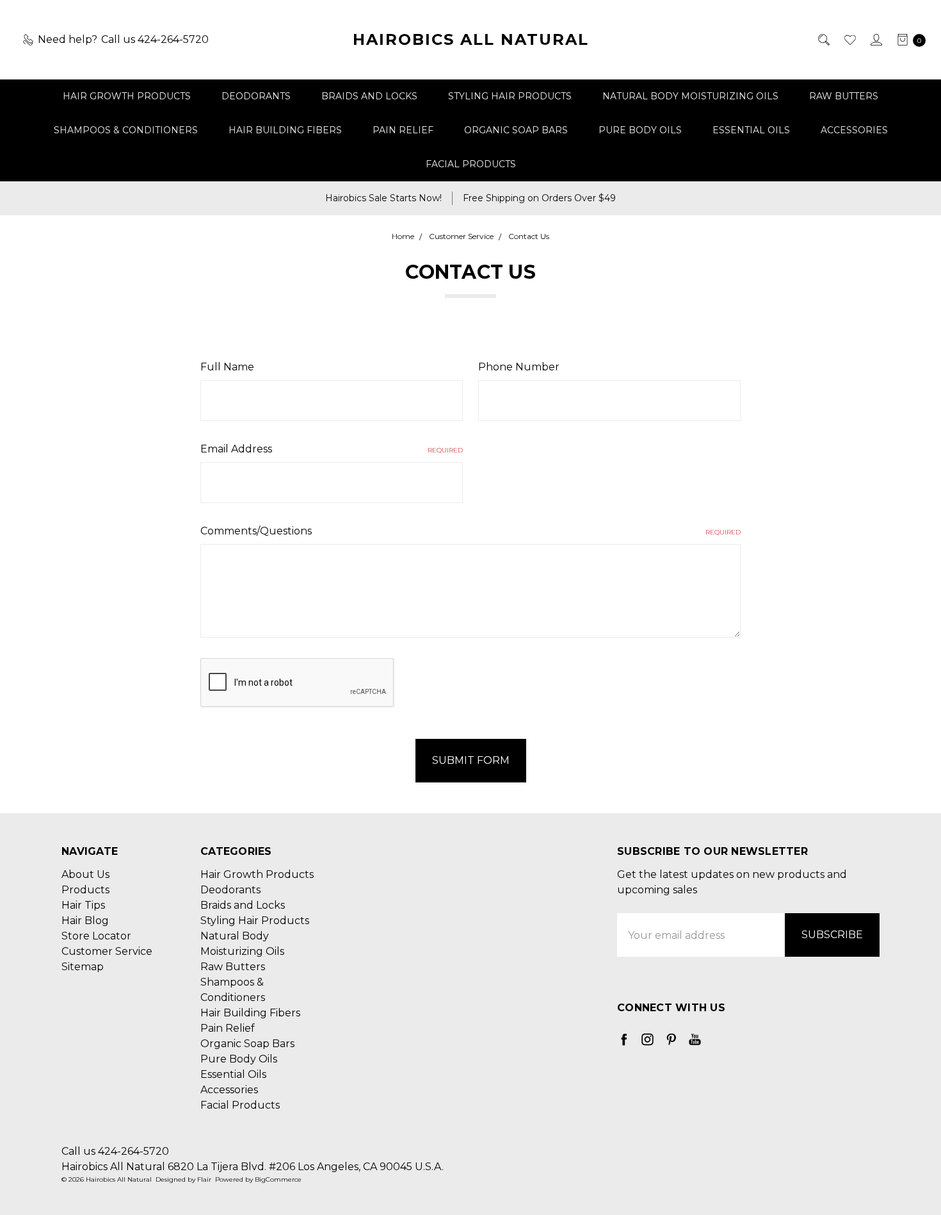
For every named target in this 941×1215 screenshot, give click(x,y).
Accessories (854, 130)
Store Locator (96, 936)
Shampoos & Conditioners (126, 130)
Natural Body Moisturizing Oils (690, 96)
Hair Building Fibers (285, 130)
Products (85, 890)
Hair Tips (83, 905)
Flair (204, 1179)
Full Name (227, 367)
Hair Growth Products (127, 96)
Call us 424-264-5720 (115, 1151)
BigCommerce (278, 1179)
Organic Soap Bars (516, 130)
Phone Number (518, 367)
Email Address (331, 449)
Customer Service (106, 951)
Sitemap (82, 967)
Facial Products (471, 164)
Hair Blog (85, 920)
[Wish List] (849, 40)
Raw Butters (843, 96)
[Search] (823, 40)
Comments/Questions (470, 531)
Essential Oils (751, 130)
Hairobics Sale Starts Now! (383, 198)
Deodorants (256, 96)
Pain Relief (403, 130)
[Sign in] (875, 40)
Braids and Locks (369, 96)
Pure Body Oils (640, 130)
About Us (85, 874)
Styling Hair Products (510, 96)
